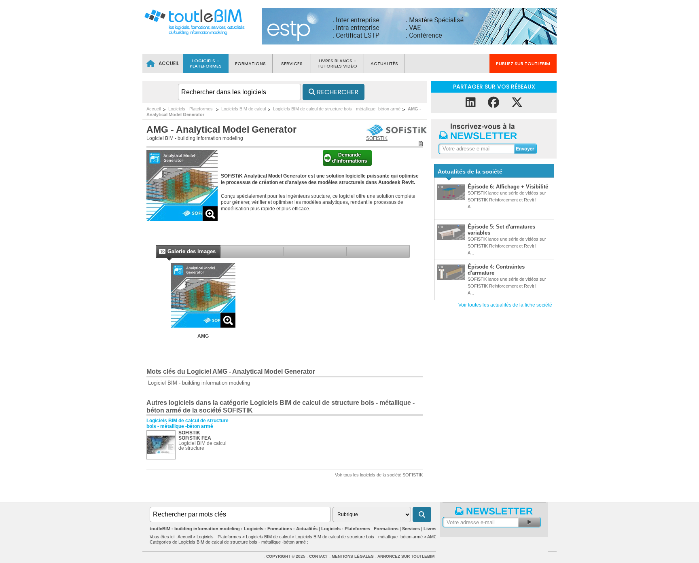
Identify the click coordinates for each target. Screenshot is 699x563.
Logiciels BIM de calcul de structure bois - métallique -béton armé (336, 108)
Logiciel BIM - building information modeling (194, 138)
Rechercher (336, 92)
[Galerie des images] (161, 252)
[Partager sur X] (517, 102)
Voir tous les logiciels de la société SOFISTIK (379, 474)
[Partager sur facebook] (493, 102)
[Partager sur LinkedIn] (471, 102)
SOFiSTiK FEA (194, 438)
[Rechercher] (422, 514)
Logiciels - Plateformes (191, 108)
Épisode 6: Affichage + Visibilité (508, 187)
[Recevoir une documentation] (347, 164)
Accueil (153, 108)
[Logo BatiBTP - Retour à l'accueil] (194, 34)
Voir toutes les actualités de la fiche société (505, 305)
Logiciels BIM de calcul (243, 108)
